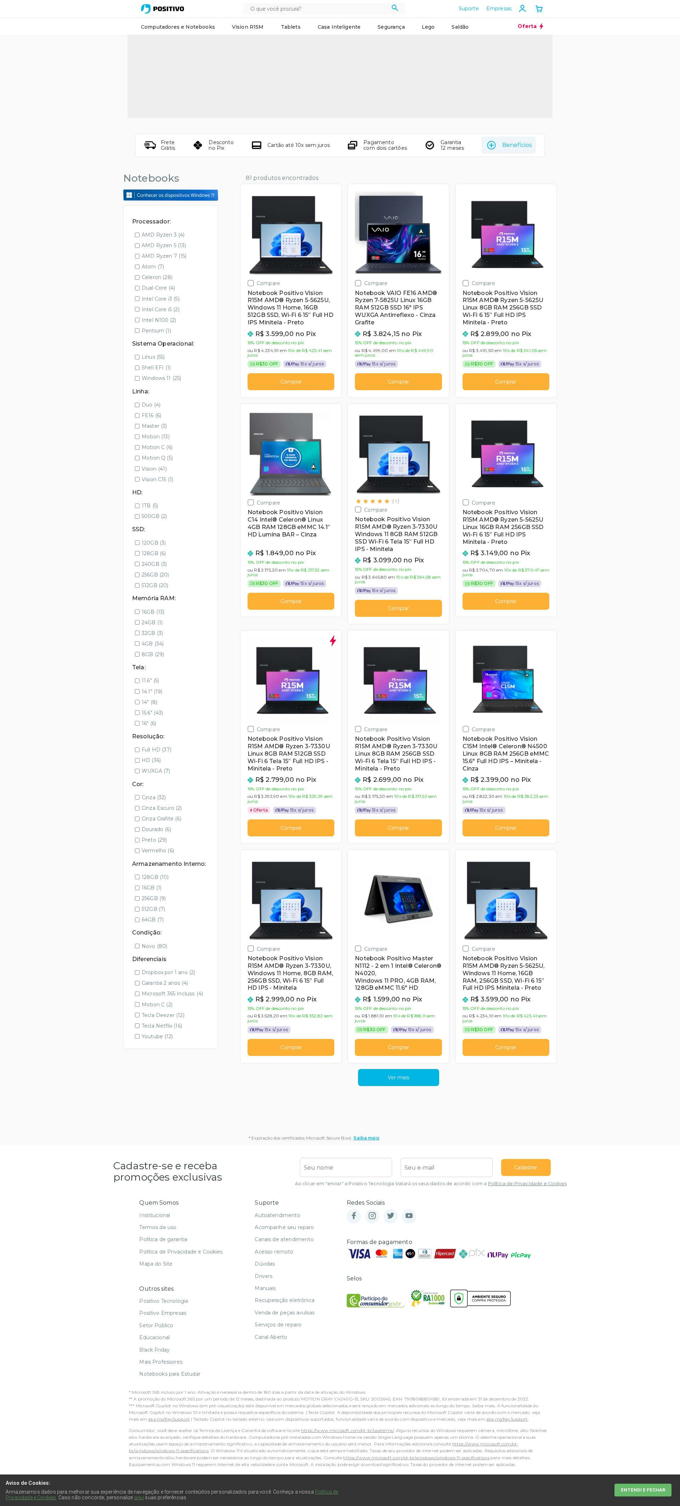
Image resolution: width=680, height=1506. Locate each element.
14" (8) (149, 702)
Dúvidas (265, 1264)
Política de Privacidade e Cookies (527, 1183)
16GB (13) (153, 612)
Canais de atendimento (284, 1239)
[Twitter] (390, 1216)
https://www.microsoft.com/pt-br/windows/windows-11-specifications (416, 1457)
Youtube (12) (157, 1036)
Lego (428, 27)
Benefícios (517, 145)
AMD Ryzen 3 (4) (163, 235)
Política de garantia (163, 1239)
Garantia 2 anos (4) (165, 983)
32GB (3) (152, 633)
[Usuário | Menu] (522, 8)
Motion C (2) (157, 1004)
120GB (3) (154, 543)
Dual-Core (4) (158, 288)
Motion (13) (156, 436)
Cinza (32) (154, 797)
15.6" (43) (152, 713)
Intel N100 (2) (159, 320)
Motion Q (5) (157, 458)
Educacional (154, 1337)
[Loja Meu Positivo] (162, 8)
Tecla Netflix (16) (162, 1026)
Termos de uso (157, 1227)
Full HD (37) (156, 749)
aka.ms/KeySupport (169, 1419)
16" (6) (149, 723)
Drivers (263, 1276)
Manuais (265, 1288)
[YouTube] (409, 1216)
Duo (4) (151, 405)
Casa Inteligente (339, 27)
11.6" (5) (150, 680)
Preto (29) (154, 840)
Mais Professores (160, 1362)
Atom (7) (153, 266)
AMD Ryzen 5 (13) (164, 245)
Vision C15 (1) (157, 479)
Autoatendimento (277, 1215)
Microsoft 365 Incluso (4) (172, 993)
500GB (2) (154, 516)
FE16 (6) (151, 415)
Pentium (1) (156, 331)
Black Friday (154, 1350)
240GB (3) (154, 564)
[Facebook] (353, 1216)
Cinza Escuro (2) (162, 808)
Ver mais (398, 1077)
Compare (268, 283)
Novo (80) (154, 946)
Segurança (391, 27)
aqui (139, 1497)
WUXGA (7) (156, 771)
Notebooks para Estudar (169, 1374)
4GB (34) (153, 644)
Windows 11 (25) (161, 378)
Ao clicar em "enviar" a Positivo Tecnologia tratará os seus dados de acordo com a (431, 1183)
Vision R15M (248, 27)
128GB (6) (154, 553)
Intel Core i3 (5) (161, 299)
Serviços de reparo (278, 1325)
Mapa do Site (155, 1264)
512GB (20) (155, 585)
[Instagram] (372, 1216)
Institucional (154, 1215)
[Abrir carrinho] (539, 9)
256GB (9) (154, 898)
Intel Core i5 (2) (161, 309)
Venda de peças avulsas (284, 1312)
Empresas (498, 8)
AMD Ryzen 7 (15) (164, 256)
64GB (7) (153, 919)
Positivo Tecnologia (163, 1301)
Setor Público (156, 1325)
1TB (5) (150, 505)
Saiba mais (366, 1138)
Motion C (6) (157, 447)
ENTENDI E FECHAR (643, 1490)
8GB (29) (153, 654)
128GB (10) (155, 877)
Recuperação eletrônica (284, 1300)
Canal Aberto (271, 1337)
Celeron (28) (157, 277)
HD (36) (151, 760)
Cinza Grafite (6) (161, 818)
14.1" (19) (152, 691)
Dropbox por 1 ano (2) (168, 972)
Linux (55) (153, 357)
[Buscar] (395, 9)
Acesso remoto (274, 1252)
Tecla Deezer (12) (163, 1015)
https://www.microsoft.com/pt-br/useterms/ (347, 1430)
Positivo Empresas (162, 1313)
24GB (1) (152, 622)
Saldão (460, 27)
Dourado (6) (156, 829)
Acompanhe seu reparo (284, 1227)
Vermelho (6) (158, 850)
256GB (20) (155, 575)
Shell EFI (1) (156, 367)
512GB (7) (153, 909)
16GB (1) (152, 888)
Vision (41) (154, 469)
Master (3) (154, 426)
